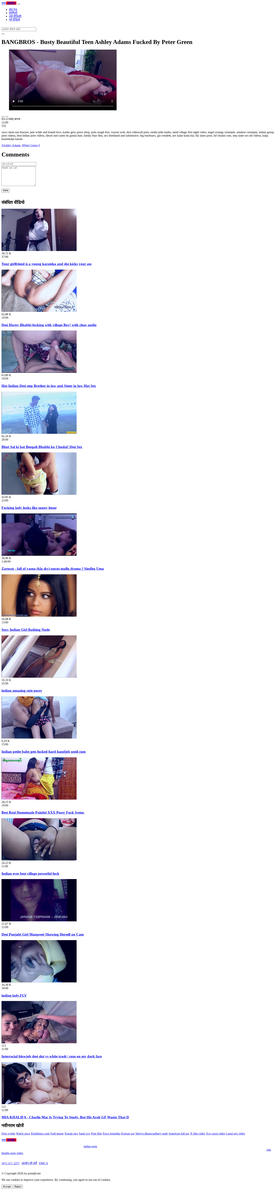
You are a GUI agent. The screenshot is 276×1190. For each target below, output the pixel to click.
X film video (197, 1133)
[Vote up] (3, 116)
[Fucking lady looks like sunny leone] (39, 493)
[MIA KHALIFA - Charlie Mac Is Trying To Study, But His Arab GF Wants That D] (39, 1103)
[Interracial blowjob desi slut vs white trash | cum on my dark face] (39, 1042)
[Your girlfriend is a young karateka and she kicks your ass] (39, 250)
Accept (7, 1186)
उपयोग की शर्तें (29, 1163)
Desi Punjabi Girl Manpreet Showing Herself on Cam (43, 934)
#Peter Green (30, 145)
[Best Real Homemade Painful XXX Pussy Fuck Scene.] (39, 798)
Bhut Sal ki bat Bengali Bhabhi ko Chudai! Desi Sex (42, 447)
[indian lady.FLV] (39, 981)
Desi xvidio (8, 1133)
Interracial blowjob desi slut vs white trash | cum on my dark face (52, 1056)
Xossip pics (71, 1133)
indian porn (90, 1146)
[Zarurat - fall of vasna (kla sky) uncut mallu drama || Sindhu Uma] (39, 554)
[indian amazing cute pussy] (39, 676)
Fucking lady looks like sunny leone (29, 508)
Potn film (96, 1133)
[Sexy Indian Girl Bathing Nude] (39, 615)
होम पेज (13, 9)
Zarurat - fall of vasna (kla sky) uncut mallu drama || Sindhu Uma (53, 569)
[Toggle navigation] (18, 4)
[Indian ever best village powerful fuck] (39, 859)
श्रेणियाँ (13, 12)
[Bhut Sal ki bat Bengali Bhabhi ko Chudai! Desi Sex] (39, 432)
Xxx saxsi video (215, 1133)
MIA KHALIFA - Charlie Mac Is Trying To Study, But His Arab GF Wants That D (65, 1117)
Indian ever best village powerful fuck (30, 873)
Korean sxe (128, 1133)
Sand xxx (84, 1133)
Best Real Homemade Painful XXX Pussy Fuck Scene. (43, 812)
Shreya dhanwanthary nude (151, 1133)
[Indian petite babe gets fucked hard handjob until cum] (39, 737)
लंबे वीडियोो (15, 16)
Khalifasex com (40, 1133)
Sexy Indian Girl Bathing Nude (26, 630)
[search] (3, 33)
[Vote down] (6, 116)
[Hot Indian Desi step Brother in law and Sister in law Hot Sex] (39, 371)
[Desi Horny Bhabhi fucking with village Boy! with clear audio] (39, 310)
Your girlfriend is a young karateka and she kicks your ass (46, 264)
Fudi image (57, 1133)
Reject (17, 1186)
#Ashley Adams (11, 145)
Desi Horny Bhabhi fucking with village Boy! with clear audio (49, 325)
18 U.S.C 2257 (11, 1163)
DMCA (43, 1163)
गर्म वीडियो (14, 19)
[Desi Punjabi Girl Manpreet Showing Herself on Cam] (39, 920)
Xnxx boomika (111, 1133)
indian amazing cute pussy (22, 691)
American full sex (178, 1133)
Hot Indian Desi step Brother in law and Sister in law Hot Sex (49, 386)
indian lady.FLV (14, 995)
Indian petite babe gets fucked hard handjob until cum (44, 752)
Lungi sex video (235, 1133)
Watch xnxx (23, 1133)
